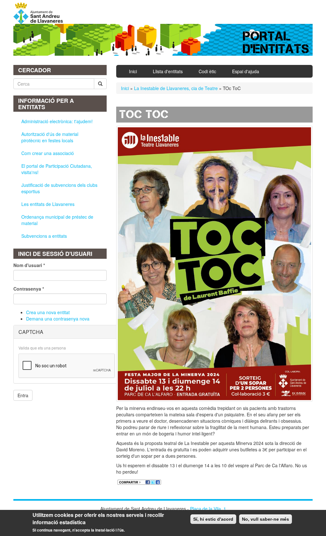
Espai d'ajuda (245, 71)
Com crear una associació (47, 153)
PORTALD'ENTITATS (276, 42)
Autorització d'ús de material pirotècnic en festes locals (49, 137)
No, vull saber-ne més (265, 519)
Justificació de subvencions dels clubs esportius (59, 188)
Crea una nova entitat (48, 312)
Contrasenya (28, 289)
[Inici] (40, 13)
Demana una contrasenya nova (57, 318)
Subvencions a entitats (44, 236)
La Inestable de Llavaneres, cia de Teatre (176, 88)
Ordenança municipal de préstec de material (57, 220)
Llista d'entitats (168, 71)
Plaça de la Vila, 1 (208, 508)
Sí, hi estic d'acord (213, 519)
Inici (133, 71)
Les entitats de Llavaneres (47, 204)
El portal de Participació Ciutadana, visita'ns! (56, 169)
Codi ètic (207, 71)
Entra (23, 395)
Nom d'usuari (29, 265)
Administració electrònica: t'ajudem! (57, 121)
